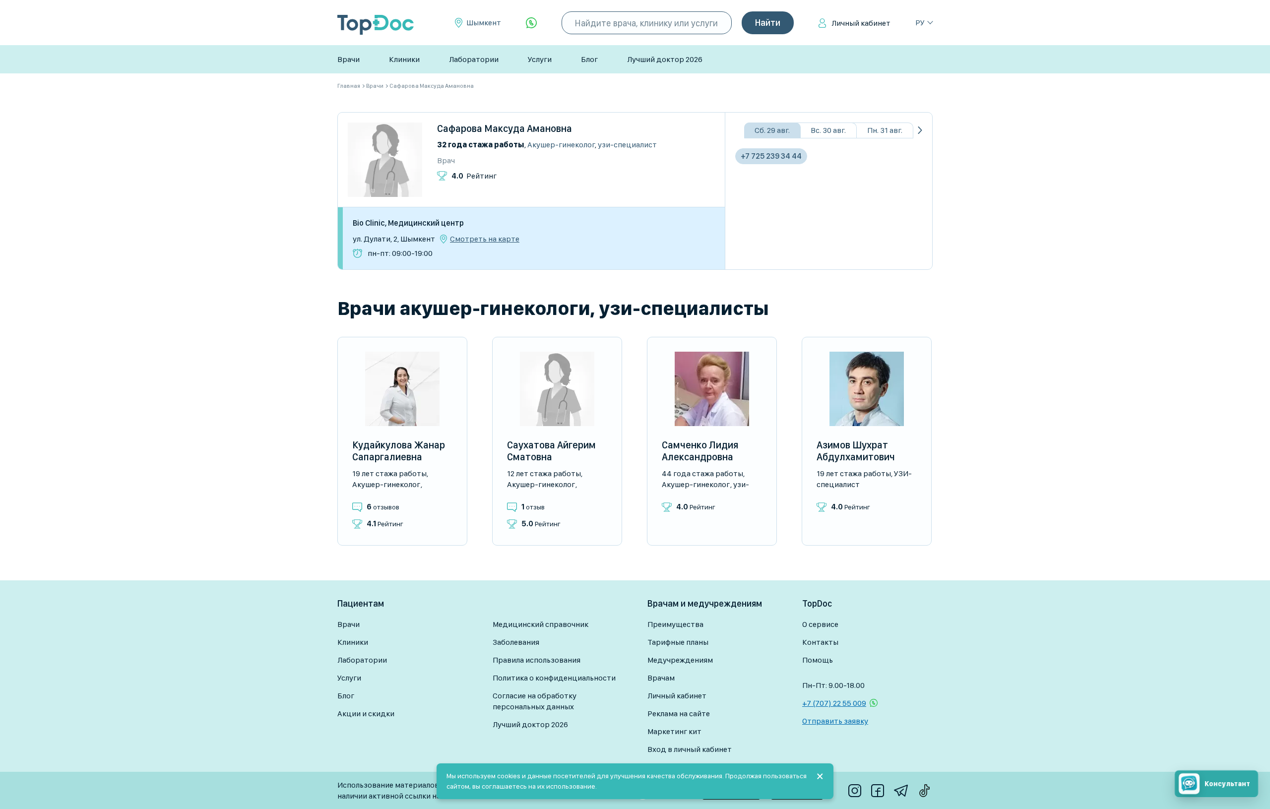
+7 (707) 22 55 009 (834, 703)
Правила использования (536, 660)
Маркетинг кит (674, 731)
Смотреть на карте (484, 239)
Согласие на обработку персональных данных (534, 701)
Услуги (540, 59)
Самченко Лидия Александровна (700, 451)
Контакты (820, 642)
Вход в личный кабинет (689, 749)
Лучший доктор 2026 (664, 59)
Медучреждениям (680, 660)
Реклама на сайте (678, 713)
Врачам (661, 678)
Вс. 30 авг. (828, 130)
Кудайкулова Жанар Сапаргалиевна (398, 451)
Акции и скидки (365, 713)
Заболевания (516, 642)
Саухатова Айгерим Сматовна (551, 451)
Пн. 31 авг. (884, 130)
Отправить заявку (835, 721)
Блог (589, 59)
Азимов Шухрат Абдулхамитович (856, 451)
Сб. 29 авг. (772, 130)
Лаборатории (474, 59)
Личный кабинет (860, 23)
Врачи (348, 59)
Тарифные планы (677, 642)
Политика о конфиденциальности (554, 678)
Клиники (404, 59)
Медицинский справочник (540, 624)
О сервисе (820, 624)
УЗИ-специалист (627, 144)
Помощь (817, 660)
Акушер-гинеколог (561, 144)
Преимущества (675, 624)
